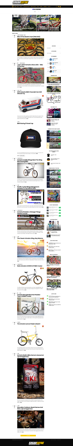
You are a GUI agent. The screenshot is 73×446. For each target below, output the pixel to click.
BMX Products (20, 158)
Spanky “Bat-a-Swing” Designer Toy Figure (54, 123)
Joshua (53, 66)
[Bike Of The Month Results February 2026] (55, 23)
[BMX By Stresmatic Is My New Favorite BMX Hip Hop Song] (49, 236)
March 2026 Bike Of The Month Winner (53, 265)
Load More (28, 435)
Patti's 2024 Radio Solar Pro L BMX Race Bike (55, 186)
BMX (18, 6)
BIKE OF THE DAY (33, 6)
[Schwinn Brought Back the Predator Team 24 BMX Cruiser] (30, 306)
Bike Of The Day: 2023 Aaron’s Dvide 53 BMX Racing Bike (55, 250)
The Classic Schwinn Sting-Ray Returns (30, 238)
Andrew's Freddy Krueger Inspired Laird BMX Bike (55, 180)
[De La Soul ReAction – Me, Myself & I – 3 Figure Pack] (49, 120)
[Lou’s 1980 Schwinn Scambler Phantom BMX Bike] (43, 23)
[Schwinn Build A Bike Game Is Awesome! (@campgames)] (30, 378)
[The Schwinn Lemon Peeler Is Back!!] (30, 336)
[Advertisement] (45, 3)
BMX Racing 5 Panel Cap (25, 123)
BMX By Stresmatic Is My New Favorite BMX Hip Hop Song (55, 235)
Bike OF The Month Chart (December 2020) (52, 289)
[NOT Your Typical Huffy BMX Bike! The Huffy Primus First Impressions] (54, 80)
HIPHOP (21, 6)
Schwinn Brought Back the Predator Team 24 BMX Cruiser (28, 295)
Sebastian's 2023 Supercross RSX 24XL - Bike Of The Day (54, 174)
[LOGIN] (60, 7)
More (21, 87)
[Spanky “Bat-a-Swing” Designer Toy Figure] (49, 124)
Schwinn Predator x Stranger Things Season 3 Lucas (28, 212)
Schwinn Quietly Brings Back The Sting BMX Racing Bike (29, 160)
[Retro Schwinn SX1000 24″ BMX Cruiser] (30, 276)
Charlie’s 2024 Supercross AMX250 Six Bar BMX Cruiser (55, 305)
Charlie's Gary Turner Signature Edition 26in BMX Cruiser (53, 209)
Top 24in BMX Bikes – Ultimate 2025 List (53, 103)
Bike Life (19, 322)
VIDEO (57, 27)
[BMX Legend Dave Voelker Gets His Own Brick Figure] (54, 113)
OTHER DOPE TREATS (26, 6)
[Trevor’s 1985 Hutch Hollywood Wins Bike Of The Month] (54, 272)
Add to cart (22, 155)
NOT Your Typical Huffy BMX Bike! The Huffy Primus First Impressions (54, 84)
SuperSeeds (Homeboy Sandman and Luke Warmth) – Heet (55, 243)
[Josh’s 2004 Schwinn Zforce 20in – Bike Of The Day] (30, 75)
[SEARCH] (56, 7)
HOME (15, 6)
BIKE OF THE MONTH (53, 27)
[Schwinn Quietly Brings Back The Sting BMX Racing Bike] (30, 170)
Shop (38, 6)
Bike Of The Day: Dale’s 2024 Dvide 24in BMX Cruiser (54, 247)
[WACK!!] (41, 164)
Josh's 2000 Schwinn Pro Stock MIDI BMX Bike (53, 212)
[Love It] (43, 69)
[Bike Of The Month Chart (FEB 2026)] (30, 47)
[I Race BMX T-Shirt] (48, 155)
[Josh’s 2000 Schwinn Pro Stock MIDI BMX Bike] (24, 23)
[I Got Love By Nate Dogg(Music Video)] (49, 232)
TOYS (20, 90)
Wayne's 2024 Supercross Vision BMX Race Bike (55, 147)
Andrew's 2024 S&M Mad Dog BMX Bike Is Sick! (54, 135)
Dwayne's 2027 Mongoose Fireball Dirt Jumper (54, 141)
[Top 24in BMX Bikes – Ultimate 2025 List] (54, 98)
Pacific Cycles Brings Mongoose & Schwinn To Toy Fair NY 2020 (28, 187)
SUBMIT (41, 6)
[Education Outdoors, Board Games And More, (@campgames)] (30, 419)
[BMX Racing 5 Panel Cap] (30, 138)
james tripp (54, 70)
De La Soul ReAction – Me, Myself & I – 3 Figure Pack (55, 119)
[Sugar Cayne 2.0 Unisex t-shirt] (48, 163)
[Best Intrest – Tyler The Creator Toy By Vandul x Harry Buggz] (54, 226)
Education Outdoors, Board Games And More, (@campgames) (30, 408)
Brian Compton (55, 62)
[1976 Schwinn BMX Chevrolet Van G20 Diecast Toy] (30, 105)
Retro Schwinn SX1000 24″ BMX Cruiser (29, 266)
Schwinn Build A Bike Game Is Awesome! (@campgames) (30, 356)
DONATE (49, 6)
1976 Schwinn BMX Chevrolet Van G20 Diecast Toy (29, 93)
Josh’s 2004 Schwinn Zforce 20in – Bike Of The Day (30, 65)
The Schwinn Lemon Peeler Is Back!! (28, 324)
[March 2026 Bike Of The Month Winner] (54, 260)
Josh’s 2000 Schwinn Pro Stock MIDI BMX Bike (53, 94)
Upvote (14, 35)
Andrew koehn (55, 58)
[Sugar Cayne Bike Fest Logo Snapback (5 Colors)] (48, 159)
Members (45, 6)
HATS (18, 121)
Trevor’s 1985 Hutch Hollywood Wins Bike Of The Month (53, 277)
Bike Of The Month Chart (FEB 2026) (28, 37)
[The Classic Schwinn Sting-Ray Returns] (30, 248)
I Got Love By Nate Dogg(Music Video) (54, 232)
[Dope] (41, 69)
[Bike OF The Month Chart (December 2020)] (54, 283)
